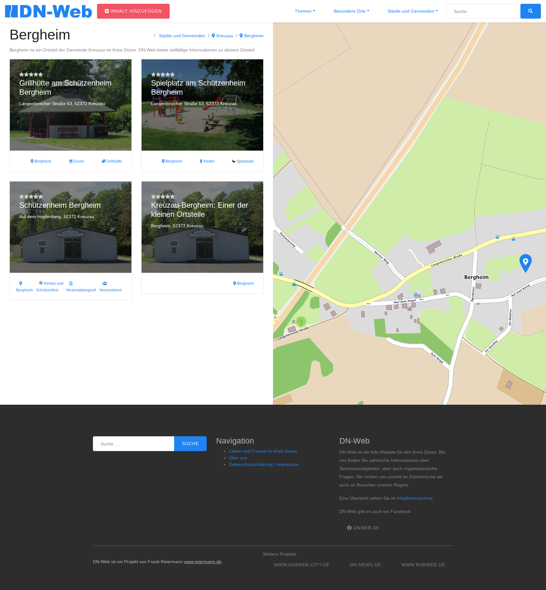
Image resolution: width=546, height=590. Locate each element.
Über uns (238, 457)
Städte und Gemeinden (410, 11)
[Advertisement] (136, 357)
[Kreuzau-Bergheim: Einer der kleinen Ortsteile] (525, 263)
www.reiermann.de (202, 561)
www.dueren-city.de (302, 564)
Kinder (209, 161)
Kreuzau (224, 35)
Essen (78, 161)
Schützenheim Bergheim (60, 205)
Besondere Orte (349, 11)
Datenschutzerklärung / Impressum (264, 464)
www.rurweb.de (423, 564)
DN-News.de (365, 564)
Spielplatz (245, 161)
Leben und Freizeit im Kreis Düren (263, 451)
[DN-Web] (48, 11)
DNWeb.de (365, 527)
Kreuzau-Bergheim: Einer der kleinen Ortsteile (199, 209)
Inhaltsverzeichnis (415, 498)
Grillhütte (114, 161)
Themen (303, 11)
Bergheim (253, 35)
